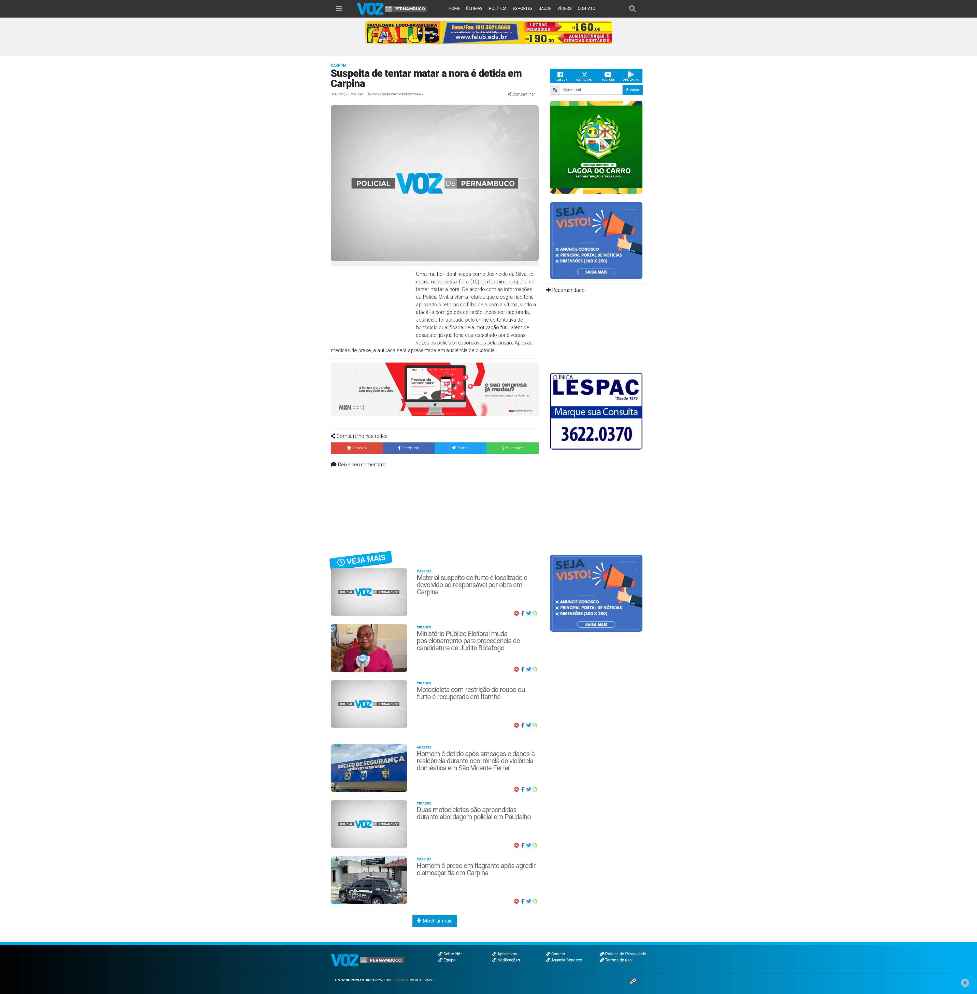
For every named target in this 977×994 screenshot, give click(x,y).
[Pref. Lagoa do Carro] (596, 147)
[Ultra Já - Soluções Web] (633, 980)
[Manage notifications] (965, 983)
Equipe (449, 960)
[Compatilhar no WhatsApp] (534, 613)
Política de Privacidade (625, 954)
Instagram (584, 79)
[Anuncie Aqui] (596, 240)
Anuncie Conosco (566, 960)
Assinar (632, 89)
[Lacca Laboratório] (488, 32)
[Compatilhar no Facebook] (522, 613)
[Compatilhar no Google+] (516, 613)
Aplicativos (506, 954)
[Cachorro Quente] (435, 389)
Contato (557, 954)
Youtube (607, 79)
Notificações (508, 960)
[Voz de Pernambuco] (392, 8)
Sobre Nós (452, 954)
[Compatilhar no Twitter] (528, 613)
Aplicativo (631, 79)
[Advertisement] (373, 307)
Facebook (560, 79)
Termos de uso (618, 960)
